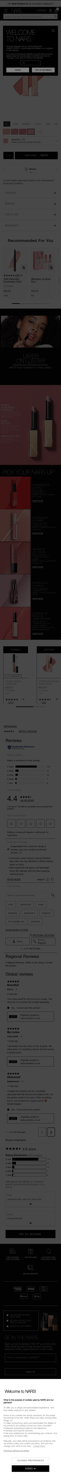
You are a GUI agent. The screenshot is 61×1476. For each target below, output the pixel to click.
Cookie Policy (39, 1446)
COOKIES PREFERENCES (30, 1460)
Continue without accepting (16, 1450)
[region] (30, 1427)
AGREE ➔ (30, 1468)
